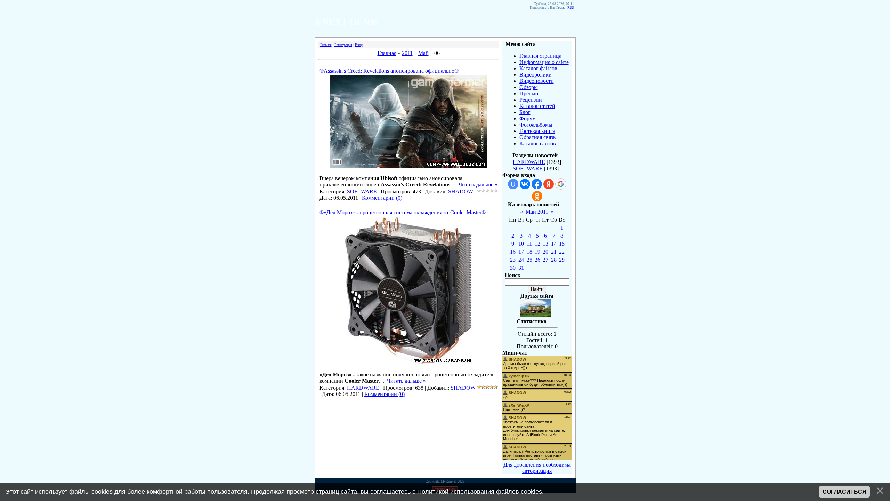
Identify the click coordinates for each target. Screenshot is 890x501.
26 (537, 260)
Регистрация (343, 45)
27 (545, 260)
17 (521, 252)
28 (554, 260)
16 (513, 252)
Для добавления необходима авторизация (537, 468)
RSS (570, 7)
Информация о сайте (544, 62)
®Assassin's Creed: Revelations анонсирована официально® (389, 71)
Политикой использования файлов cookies (479, 491)
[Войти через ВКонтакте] (525, 184)
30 (513, 268)
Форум (527, 118)
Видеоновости (536, 81)
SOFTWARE (362, 191)
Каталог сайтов (537, 143)
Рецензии (530, 100)
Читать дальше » (478, 185)
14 (554, 244)
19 (537, 252)
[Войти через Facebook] (537, 184)
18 (529, 252)
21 (554, 252)
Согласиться (844, 492)
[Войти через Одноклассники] (537, 196)
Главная (326, 45)
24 (521, 260)
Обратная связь (537, 137)
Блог (525, 112)
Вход (359, 45)
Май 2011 (537, 212)
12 (537, 244)
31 (521, 268)
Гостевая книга (537, 131)
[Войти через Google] (560, 184)
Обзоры (528, 87)
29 (562, 260)
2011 (407, 53)
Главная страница (540, 56)
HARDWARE (363, 388)
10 (521, 244)
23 (513, 260)
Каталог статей (537, 106)
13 (545, 244)
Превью (528, 93)
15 (562, 244)
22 (562, 252)
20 (545, 252)
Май (423, 53)
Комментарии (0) (382, 198)
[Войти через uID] (513, 184)
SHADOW (460, 191)
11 (529, 244)
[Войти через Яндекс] (548, 184)
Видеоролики (535, 75)
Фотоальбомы (535, 125)
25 (529, 260)
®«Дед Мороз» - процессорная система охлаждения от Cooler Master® (402, 212)
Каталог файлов (538, 68)
